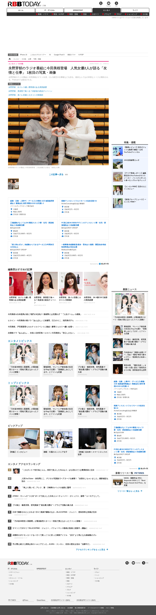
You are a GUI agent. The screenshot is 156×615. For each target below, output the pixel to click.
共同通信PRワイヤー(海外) (86, 600)
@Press (25, 600)
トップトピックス (18, 382)
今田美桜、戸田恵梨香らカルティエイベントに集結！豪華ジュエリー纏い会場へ (47, 327)
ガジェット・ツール (15, 578)
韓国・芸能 (73, 14)
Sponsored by (94, 264)
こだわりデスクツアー (38, 55)
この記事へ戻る (58, 174)
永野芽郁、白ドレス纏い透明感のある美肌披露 (27, 87)
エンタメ (106, 10)
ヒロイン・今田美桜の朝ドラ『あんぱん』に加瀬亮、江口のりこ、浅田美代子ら (47, 320)
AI (50, 55)
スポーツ (95, 14)
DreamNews (41, 600)
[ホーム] (9, 59)
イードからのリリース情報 (96, 608)
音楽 (85, 14)
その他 (145, 14)
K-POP (81, 55)
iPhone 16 (23, 55)
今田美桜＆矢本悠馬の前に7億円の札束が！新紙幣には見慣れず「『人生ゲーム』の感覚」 (51, 314)
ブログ (119, 14)
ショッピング (132, 14)
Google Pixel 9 (59, 55)
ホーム (20, 10)
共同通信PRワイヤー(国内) (60, 600)
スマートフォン (14, 572)
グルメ (97, 572)
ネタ (10, 575)
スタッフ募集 (110, 608)
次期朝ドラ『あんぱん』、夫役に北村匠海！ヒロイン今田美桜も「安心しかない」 (48, 333)
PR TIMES (12, 600)
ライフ (135, 10)
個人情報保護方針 (80, 608)
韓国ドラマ (71, 55)
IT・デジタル (49, 10)
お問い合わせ (44, 608)
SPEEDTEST (78, 10)
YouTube (138, 562)
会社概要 (70, 608)
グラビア (107, 14)
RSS (147, 562)
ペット (97, 575)
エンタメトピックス (20, 341)
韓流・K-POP (59, 14)
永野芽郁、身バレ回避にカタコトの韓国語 (25, 95)
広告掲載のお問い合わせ (58, 608)
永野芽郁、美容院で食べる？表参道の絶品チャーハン (30, 91)
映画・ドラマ (43, 14)
